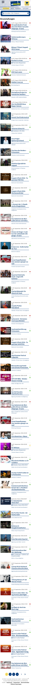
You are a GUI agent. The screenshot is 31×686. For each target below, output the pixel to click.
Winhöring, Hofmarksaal (16, 427)
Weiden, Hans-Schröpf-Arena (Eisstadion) (19, 467)
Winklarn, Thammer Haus (16, 667)
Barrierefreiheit (25, 682)
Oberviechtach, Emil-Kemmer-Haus (18, 238)
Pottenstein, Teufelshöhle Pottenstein (18, 74)
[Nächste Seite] (21, 674)
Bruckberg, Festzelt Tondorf (16, 439)
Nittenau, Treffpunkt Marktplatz (17, 41)
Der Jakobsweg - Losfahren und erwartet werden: (19, 555)
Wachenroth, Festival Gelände (17, 182)
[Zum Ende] (25, 674)
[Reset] (28, 13)
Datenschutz (17, 682)
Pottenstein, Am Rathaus (16, 333)
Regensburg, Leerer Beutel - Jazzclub (18, 541)
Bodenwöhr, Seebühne (15, 251)
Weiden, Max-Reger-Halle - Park (17, 383)
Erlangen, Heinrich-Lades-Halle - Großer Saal (20, 120)
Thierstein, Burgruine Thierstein (17, 65)
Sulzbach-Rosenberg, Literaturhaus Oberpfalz (20, 584)
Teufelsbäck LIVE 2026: (19, 131)
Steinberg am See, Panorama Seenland (18, 31)
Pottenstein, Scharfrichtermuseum (18, 155)
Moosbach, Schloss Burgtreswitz (17, 323)
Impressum (9, 682)
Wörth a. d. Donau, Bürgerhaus (17, 558)
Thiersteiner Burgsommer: (19, 63)
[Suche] (3, 13)
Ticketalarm (18, 8)
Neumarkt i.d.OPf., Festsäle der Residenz (19, 97)
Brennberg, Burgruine (15, 85)
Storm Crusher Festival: (18, 637)
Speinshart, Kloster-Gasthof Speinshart (18, 223)
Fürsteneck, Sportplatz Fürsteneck (18, 266)
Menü (3, 2)
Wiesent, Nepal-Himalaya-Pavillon (18, 530)
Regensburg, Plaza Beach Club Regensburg (19, 396)
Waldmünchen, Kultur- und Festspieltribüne (20, 108)
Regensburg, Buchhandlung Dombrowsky (19, 571)
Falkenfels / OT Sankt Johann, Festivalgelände (20, 310)
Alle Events (6, 8)
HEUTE (12, 8)
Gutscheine (25, 8)
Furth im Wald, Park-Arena (16, 517)
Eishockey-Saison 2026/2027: (20, 465)
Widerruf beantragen (16, 684)
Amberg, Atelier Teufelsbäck (16, 133)
